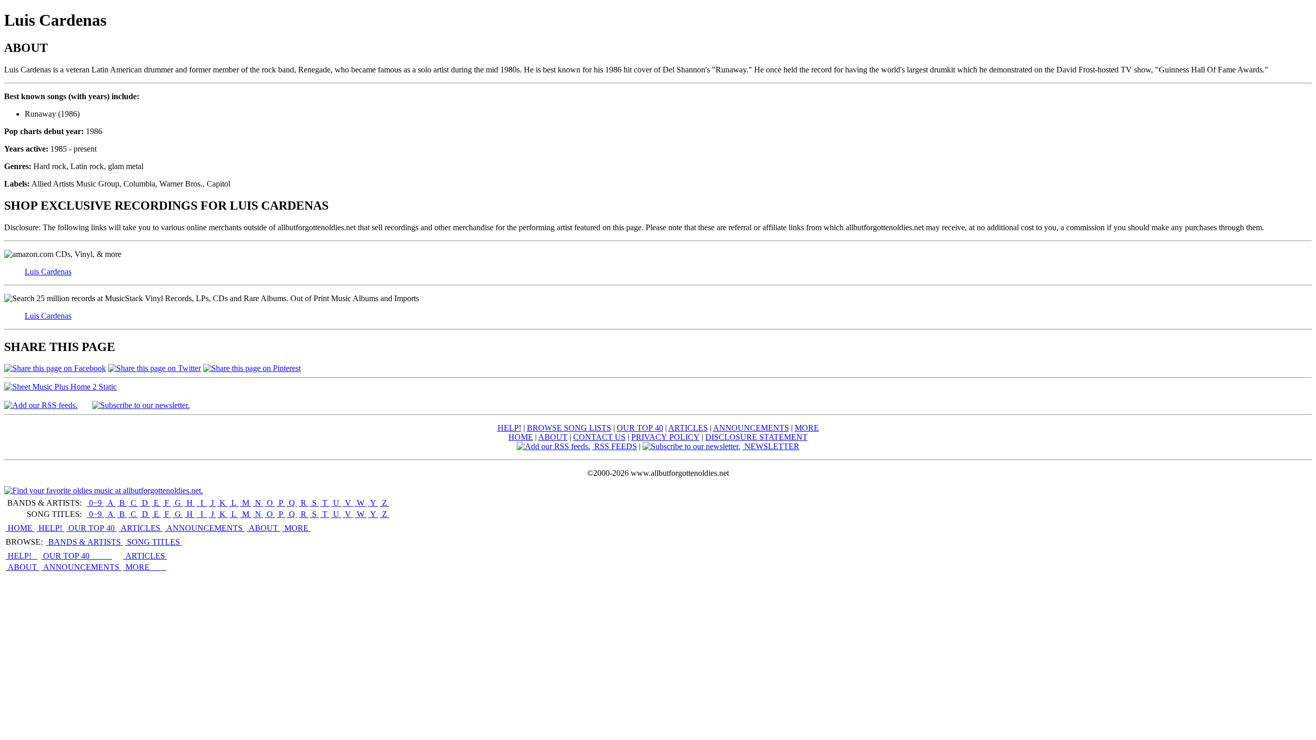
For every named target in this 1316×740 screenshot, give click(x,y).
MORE (807, 427)
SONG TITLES (153, 542)
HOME (520, 437)
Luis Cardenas (48, 271)
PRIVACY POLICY (665, 437)
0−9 (95, 502)
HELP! (509, 427)
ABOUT (553, 437)
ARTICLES (688, 427)
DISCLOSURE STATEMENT (756, 437)
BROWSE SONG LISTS (569, 427)
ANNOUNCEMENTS (751, 427)
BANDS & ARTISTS (84, 542)
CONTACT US (599, 437)
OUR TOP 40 (640, 427)
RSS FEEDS (614, 446)
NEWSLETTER (770, 446)
